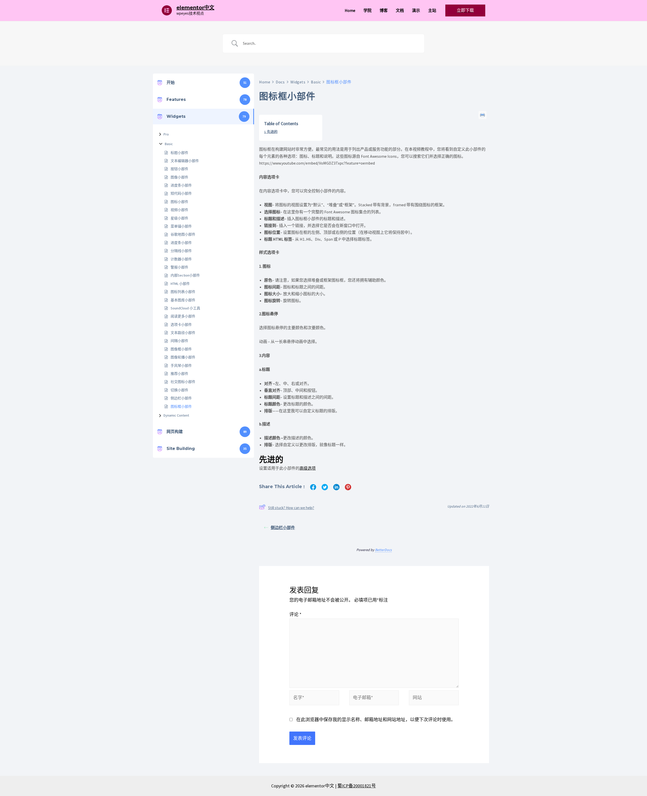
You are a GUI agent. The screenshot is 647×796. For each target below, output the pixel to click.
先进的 (272, 131)
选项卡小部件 (181, 324)
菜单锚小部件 (181, 226)
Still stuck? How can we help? (291, 507)
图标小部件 (179, 201)
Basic (169, 144)
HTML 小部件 (180, 283)
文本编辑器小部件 (185, 160)
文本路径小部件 (183, 332)
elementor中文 (195, 8)
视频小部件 (179, 210)
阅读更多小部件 (183, 316)
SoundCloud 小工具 (185, 308)
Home (264, 81)
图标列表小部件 (183, 291)
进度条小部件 (181, 185)
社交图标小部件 (183, 381)
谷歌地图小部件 (183, 234)
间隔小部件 (179, 340)
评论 (295, 614)
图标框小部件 (181, 406)
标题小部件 (179, 152)
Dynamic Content (176, 415)
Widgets (298, 81)
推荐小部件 (179, 373)
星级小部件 (179, 218)
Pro (166, 134)
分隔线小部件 (181, 250)
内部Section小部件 (185, 275)
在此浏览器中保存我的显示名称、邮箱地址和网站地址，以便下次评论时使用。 (375, 719)
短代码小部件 (181, 193)
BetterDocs (383, 550)
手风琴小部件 (181, 365)
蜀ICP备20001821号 (356, 786)
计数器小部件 (181, 259)
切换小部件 (179, 390)
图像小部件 (179, 177)
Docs (280, 81)
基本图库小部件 (183, 300)
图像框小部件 (181, 349)
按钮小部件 (179, 169)
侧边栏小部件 (181, 398)
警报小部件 (179, 267)
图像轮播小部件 (183, 357)
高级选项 (307, 468)
